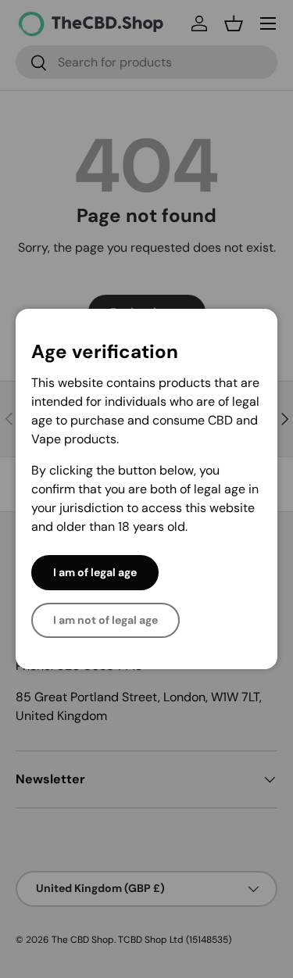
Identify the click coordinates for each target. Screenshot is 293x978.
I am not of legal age (105, 620)
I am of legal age (95, 572)
